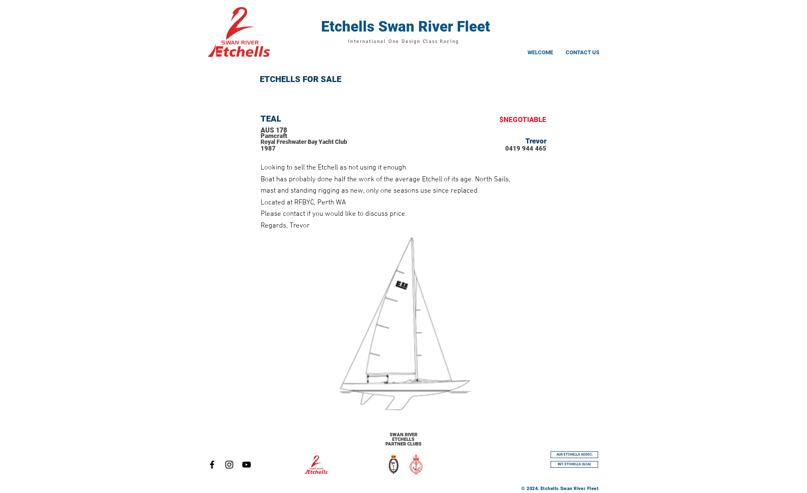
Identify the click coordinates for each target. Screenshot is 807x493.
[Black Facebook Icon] (212, 464)
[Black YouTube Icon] (246, 464)
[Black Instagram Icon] (229, 464)
